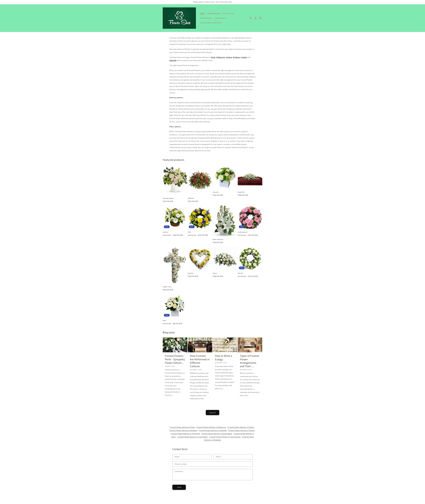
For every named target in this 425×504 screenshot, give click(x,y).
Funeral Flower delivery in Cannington (192, 437)
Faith (189, 232)
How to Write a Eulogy (223, 357)
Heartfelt (190, 273)
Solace (215, 273)
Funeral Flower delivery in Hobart (241, 430)
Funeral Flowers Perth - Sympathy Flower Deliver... (175, 359)
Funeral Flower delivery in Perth (182, 427)
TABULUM (191, 198)
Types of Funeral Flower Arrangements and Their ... (249, 361)
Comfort (165, 232)
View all (212, 412)
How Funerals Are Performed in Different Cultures (200, 361)
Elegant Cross (167, 287)
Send (179, 487)
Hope (164, 320)
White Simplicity (218, 239)
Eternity (240, 273)
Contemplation (242, 232)
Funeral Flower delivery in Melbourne (211, 427)
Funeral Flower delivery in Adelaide (213, 430)
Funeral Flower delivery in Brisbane (183, 430)
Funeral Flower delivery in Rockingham (216, 433)
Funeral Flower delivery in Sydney (241, 427)
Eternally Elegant (168, 198)
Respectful (241, 192)
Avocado (215, 192)
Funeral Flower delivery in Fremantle (185, 433)
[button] (250, 18)
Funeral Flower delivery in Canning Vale (225, 437)
